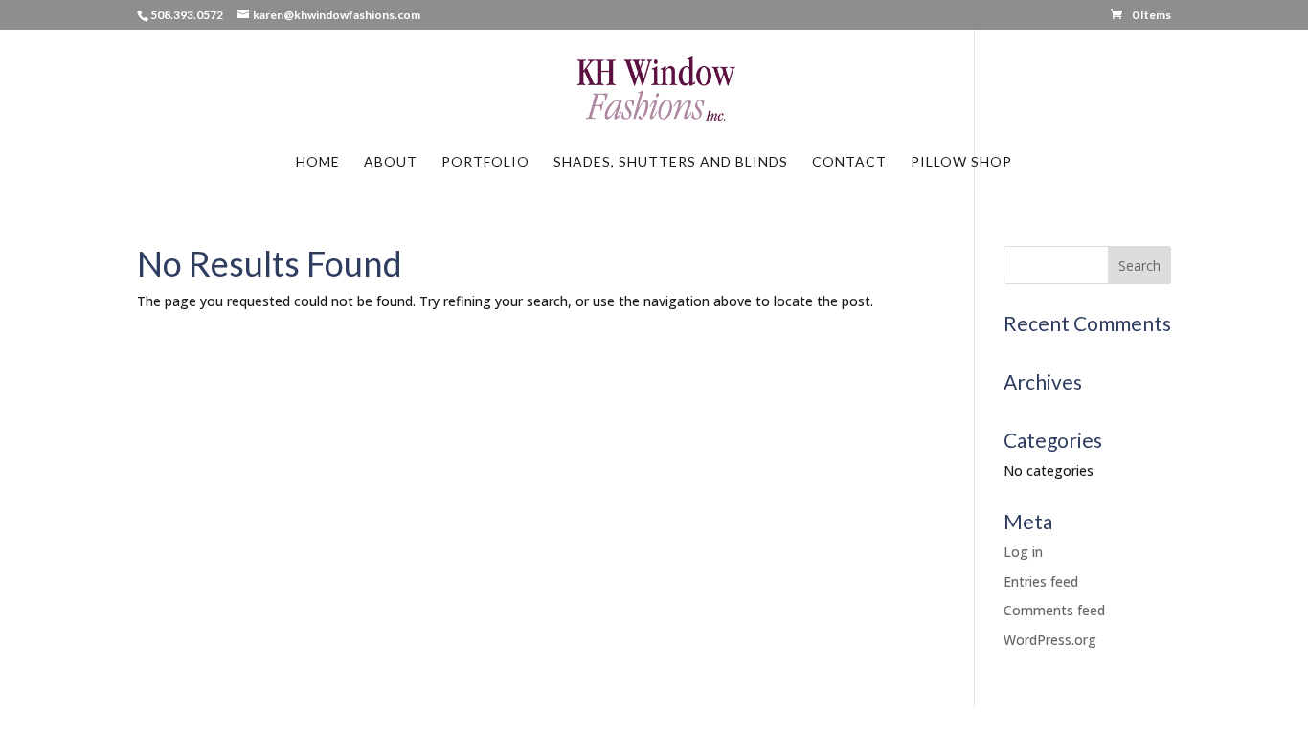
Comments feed (1054, 610)
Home (318, 162)
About (390, 162)
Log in (1023, 552)
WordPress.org (1050, 640)
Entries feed (1041, 581)
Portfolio (485, 162)
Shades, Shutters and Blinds (670, 162)
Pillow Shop (961, 162)
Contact (849, 162)
